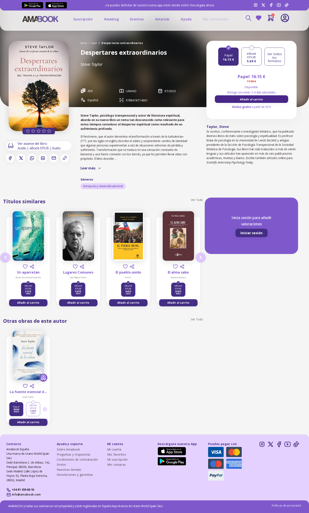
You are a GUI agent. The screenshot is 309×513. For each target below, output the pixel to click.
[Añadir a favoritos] (25, 266)
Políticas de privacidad (286, 505)
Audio (22, 148)
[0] (271, 19)
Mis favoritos (116, 454)
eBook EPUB (40, 148)
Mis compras (116, 464)
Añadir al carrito (251, 99)
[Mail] (54, 158)
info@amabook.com (26, 494)
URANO (131, 91)
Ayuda (186, 19)
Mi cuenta (114, 449)
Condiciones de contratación (77, 459)
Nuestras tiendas (69, 470)
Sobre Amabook (68, 449)
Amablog (111, 19)
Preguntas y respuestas (74, 454)
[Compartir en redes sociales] (31, 266)
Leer (94, 43)
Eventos (137, 19)
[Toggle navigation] (267, 29)
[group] (251, 99)
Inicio (84, 43)
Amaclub (162, 19)
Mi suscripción (117, 459)
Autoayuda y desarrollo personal (103, 186)
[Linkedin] (43, 158)
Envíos (61, 464)
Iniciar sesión (251, 233)
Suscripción (83, 19)
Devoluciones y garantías (75, 475)
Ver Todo (197, 200)
